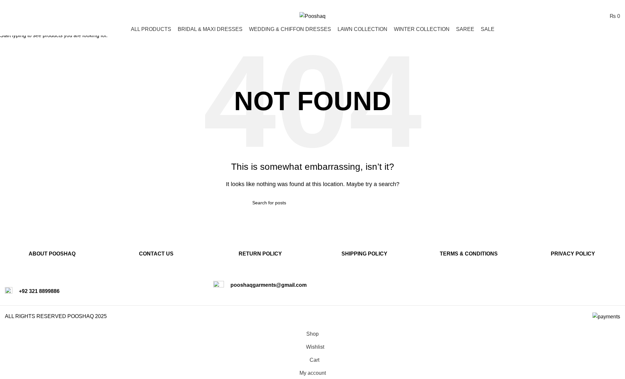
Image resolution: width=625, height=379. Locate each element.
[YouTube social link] (616, 4)
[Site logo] (312, 16)
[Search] (7, 15)
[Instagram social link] (608, 4)
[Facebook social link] (599, 4)
